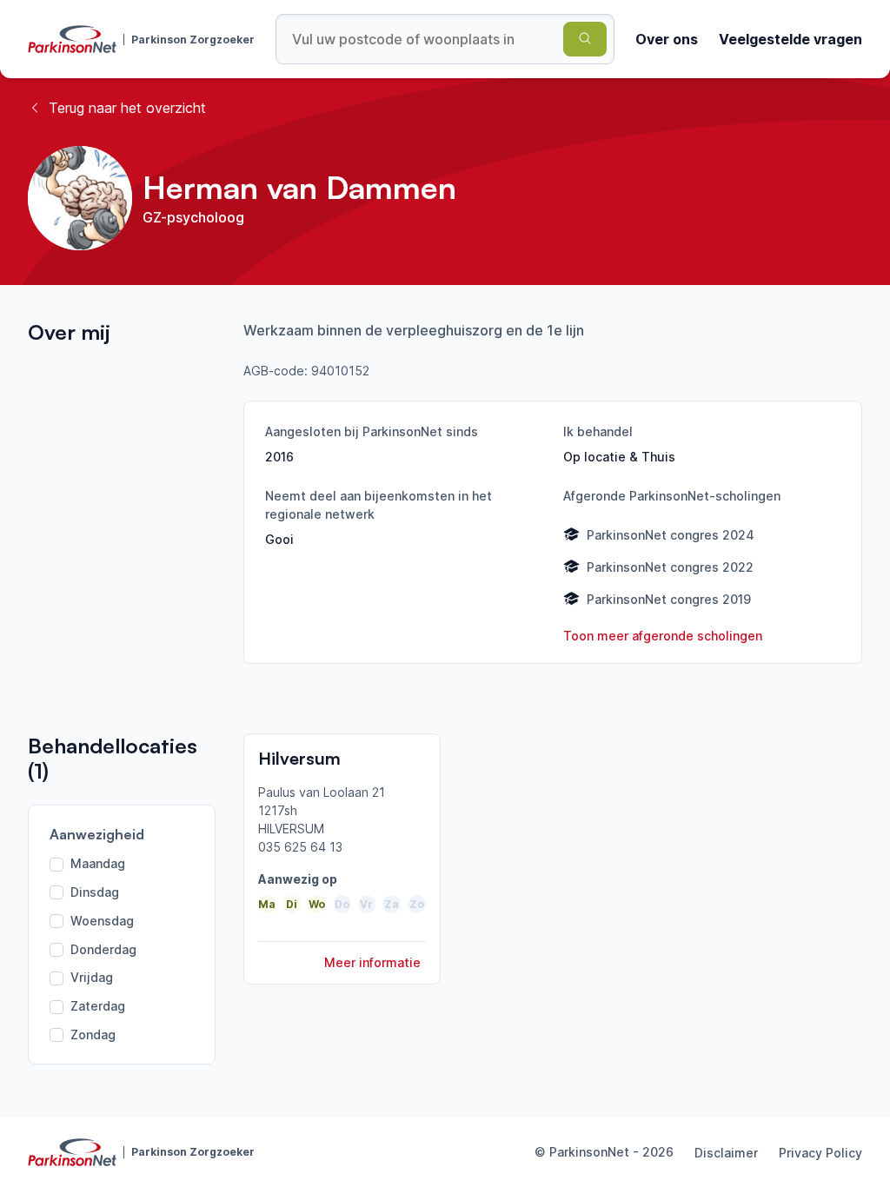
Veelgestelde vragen (790, 39)
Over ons (666, 39)
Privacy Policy (820, 1152)
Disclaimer (726, 1152)
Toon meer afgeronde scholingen (662, 635)
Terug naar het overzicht (127, 107)
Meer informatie (372, 962)
